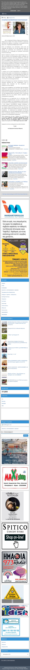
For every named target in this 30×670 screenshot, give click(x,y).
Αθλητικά (4, 307)
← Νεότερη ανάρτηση (6, 194)
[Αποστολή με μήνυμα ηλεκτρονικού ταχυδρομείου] (2, 140)
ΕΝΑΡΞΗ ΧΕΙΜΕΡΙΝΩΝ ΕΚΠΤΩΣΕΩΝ (14, 20)
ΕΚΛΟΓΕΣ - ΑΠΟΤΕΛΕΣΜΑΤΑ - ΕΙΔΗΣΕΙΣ (10, 290)
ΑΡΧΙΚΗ (3, 283)
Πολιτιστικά (4, 310)
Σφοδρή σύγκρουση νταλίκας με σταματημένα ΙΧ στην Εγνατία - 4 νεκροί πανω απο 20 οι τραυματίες (18, 323)
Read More (26, 149)
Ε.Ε (2, 399)
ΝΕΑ (3, 405)
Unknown (4, 644)
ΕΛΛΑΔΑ (4, 403)
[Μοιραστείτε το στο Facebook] (6, 140)
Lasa (15, 668)
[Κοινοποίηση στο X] (5, 140)
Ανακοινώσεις (5, 305)
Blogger (24, 667)
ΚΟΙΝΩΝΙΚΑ (4, 287)
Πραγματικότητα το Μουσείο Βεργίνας (16, 328)
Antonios (4, 642)
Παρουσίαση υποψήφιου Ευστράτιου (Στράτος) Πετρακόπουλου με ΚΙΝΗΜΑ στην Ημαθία (17, 343)
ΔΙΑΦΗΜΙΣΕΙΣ (5, 312)
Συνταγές (4, 301)
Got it (18, 10)
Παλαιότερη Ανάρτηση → (23, 194)
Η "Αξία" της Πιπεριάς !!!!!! (13, 334)
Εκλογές (3, 401)
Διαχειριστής (12, 17)
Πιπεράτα (4, 299)
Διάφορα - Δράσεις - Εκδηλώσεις (9, 294)
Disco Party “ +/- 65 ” (12, 354)
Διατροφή (4, 303)
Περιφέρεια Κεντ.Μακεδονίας (8, 292)
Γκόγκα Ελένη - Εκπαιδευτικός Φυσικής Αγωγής (17, 162)
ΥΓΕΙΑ (3, 285)
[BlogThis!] (4, 140)
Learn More (13, 10)
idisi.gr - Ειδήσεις (14, 667)
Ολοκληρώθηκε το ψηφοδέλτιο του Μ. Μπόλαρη (18, 181)
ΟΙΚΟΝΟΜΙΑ (4, 314)
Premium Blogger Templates (22, 668)
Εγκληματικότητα (5, 296)
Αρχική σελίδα (14, 194)
